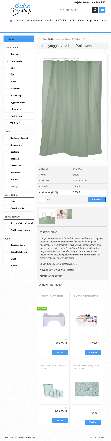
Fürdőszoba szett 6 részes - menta (53, 366)
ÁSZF (19, 20)
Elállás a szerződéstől (98, 437)
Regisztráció (98, 2)
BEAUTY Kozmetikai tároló (86, 296)
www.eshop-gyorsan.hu (25, 437)
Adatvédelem (34, 20)
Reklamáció (77, 20)
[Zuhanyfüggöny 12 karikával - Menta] (72, 55)
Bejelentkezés (81, 2)
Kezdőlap (42, 39)
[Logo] (22, 10)
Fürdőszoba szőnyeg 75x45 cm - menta (86, 366)
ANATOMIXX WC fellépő (52, 296)
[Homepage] (11, 20)
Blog (104, 20)
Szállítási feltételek (56, 20)
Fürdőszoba (52, 39)
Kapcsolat (93, 20)
